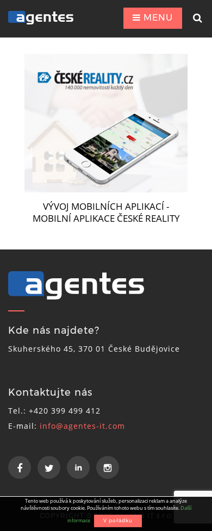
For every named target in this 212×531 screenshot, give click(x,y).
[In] (78, 467)
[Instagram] (107, 467)
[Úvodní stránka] (48, 17)
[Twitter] (49, 467)
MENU (157, 18)
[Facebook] (19, 467)
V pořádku (118, 520)
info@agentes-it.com (82, 426)
